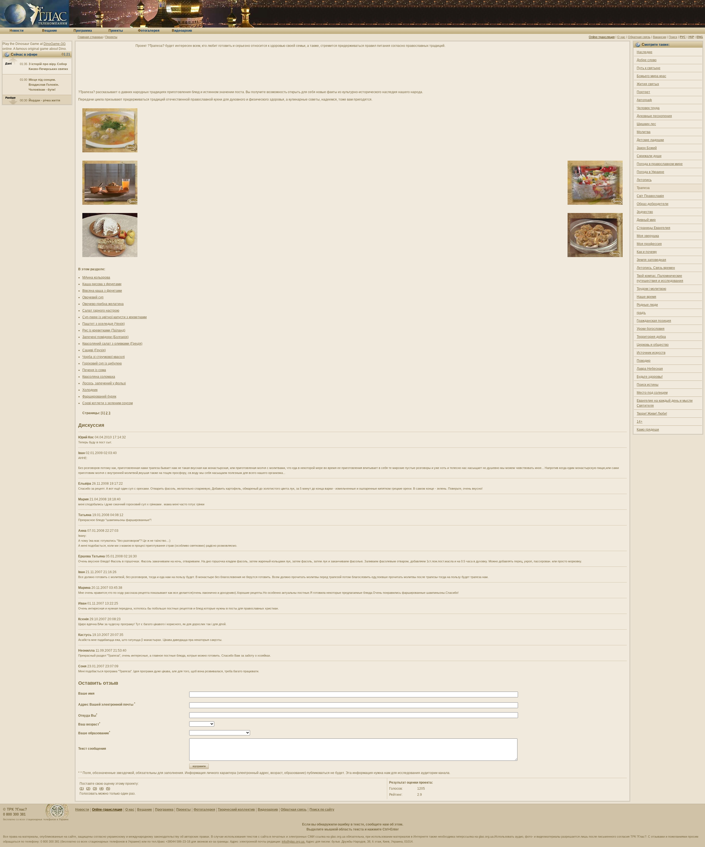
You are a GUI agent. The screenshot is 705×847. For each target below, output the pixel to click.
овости (16, 31)
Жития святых (648, 84)
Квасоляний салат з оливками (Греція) (112, 344)
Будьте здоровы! (650, 377)
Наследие (644, 52)
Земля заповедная (651, 260)
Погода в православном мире (660, 164)
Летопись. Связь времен (656, 268)
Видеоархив (268, 809)
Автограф (644, 100)
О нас (621, 37)
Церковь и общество (653, 345)
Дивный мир (646, 220)
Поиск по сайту (322, 809)
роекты (116, 31)
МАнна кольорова (96, 277)
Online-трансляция (602, 37)
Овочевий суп (93, 297)
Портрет (643, 92)
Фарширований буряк (99, 396)
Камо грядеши (648, 429)
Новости (82, 809)
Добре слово (647, 60)
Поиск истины (647, 385)
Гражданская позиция (654, 321)
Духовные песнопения (654, 116)
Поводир (643, 361)
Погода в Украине (650, 172)
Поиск (673, 37)
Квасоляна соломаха (98, 377)
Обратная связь (639, 37)
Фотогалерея (204, 809)
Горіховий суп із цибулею (102, 363)
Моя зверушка (648, 236)
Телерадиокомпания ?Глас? (34, 14)
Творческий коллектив (236, 809)
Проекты (111, 37)
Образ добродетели (652, 204)
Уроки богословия (651, 329)
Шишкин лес (646, 124)
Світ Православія (650, 196)
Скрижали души (649, 156)
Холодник (89, 390)
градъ (641, 313)
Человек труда (648, 108)
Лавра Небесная (650, 369)
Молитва (643, 132)
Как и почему (647, 252)
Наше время (646, 297)
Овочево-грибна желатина (103, 304)
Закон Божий (647, 148)
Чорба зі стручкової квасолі (103, 357)
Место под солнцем (652, 393)
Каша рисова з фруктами (101, 284)
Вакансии (659, 37)
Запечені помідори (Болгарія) (105, 337)
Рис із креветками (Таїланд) (103, 330)
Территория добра (651, 337)
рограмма (83, 31)
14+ (639, 422)
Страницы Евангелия (653, 228)
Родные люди (647, 305)
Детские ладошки (650, 140)
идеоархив (182, 31)
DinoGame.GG (55, 44)
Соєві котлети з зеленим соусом (107, 403)
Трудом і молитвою (651, 289)
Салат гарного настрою (100, 310)
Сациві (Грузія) (94, 350)
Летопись (644, 180)
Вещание (144, 809)
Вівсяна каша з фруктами (102, 291)
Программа (164, 809)
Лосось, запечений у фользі (104, 383)
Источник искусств (651, 353)
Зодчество (645, 212)
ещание (49, 31)
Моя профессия (649, 244)
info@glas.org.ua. (293, 841)
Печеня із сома (94, 370)
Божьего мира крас (651, 76)
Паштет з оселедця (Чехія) (103, 324)
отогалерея (148, 31)
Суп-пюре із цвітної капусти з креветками (114, 317)
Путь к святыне (648, 68)
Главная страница (90, 37)
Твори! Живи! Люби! (652, 414)
